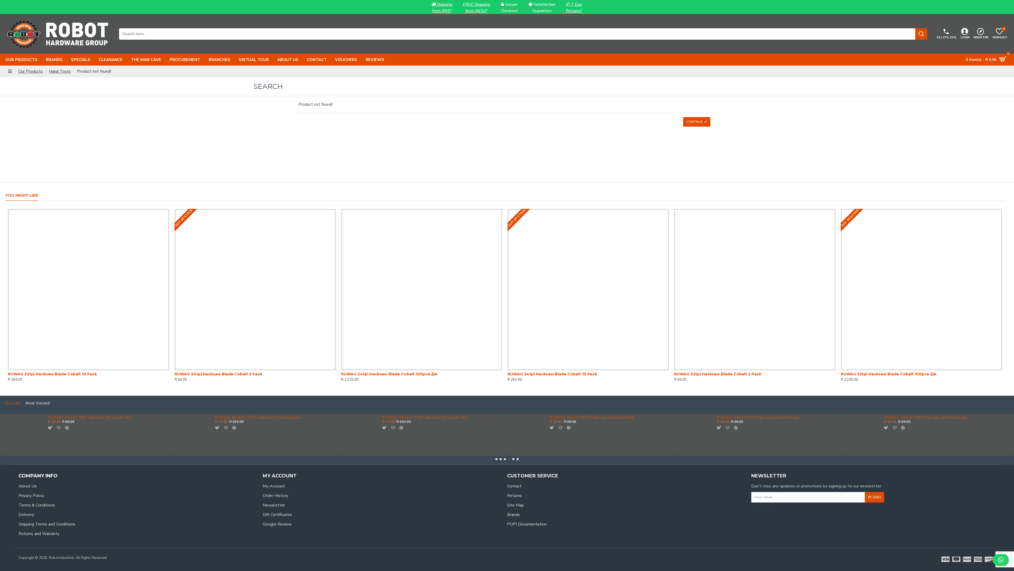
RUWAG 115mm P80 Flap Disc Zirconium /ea (89, 418)
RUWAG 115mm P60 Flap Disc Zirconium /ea (925, 418)
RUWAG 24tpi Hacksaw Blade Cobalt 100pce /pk (389, 374)
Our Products (30, 71)
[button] (496, 459)
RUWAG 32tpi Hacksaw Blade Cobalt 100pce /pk (888, 374)
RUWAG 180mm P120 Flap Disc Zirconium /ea (258, 418)
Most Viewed (37, 403)
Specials (12, 403)
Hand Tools (60, 71)
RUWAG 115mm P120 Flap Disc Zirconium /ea (591, 418)
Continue (694, 122)
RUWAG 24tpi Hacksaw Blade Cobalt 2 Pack (218, 374)
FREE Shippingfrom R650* (476, 8)
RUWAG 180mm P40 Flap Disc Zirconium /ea (424, 418)
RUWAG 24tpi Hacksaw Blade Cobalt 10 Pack (552, 374)
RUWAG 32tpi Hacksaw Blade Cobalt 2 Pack (717, 374)
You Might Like (21, 195)
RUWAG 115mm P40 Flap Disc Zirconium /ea (758, 418)
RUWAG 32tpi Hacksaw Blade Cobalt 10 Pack (52, 374)
